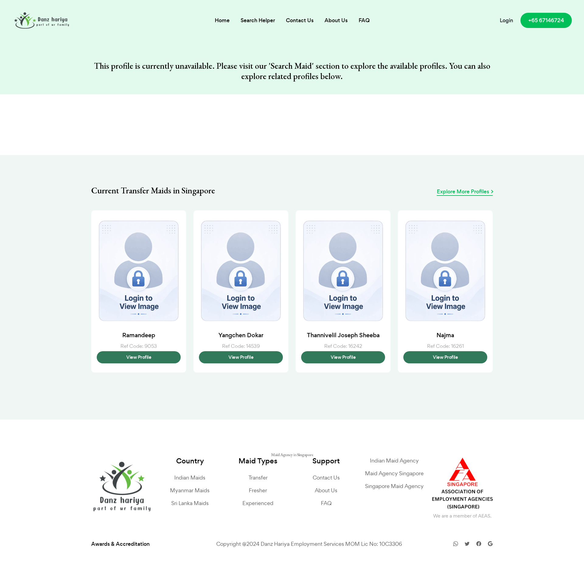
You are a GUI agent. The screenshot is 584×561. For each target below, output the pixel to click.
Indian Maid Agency (394, 460)
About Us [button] (336, 20)
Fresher (258, 490)
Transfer (258, 477)
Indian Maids (189, 477)
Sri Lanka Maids (190, 503)
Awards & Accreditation (120, 544)
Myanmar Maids (190, 490)
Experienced (257, 503)
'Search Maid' (291, 66)
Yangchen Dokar (240, 335)
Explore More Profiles (463, 191)
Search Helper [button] (258, 20)
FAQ (326, 503)
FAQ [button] (364, 20)
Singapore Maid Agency (394, 486)
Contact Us (326, 477)
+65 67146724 (546, 20)
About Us (326, 490)
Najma (445, 335)
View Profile (138, 357)
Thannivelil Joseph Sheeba (343, 335)
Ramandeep (138, 335)
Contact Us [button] (300, 20)
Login (506, 20)
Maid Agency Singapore (394, 473)
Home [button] (222, 20)
